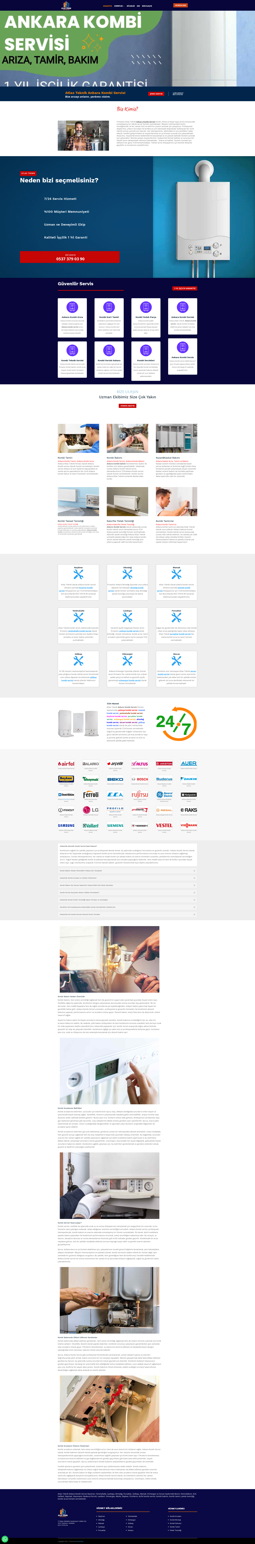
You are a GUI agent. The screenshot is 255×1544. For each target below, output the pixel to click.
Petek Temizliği (175, 1530)
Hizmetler (118, 6)
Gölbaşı (130, 1523)
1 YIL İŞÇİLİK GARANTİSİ (184, 288)
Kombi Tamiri (175, 1527)
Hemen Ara (180, 5)
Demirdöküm (66, 799)
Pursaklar (102, 1530)
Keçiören (101, 1516)
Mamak (101, 1523)
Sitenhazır (80, 1541)
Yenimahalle (132, 1516)
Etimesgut (131, 1520)
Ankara (130, 1530)
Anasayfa (107, 6)
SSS (138, 6)
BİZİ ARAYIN (70, 255)
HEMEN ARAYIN (128, 406)
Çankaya (101, 1527)
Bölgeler (131, 6)
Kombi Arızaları (175, 1516)
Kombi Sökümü (175, 1523)
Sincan (130, 1527)
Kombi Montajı (175, 1520)
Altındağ (101, 1520)
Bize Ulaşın (147, 6)
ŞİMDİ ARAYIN (156, 94)
